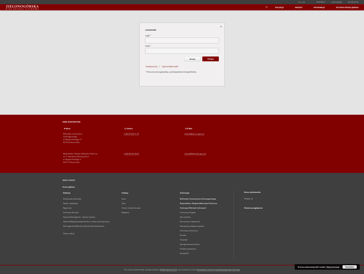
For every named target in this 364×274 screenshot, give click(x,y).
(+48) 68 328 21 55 (131, 134)
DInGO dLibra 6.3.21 (168, 269)
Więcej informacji (332, 267)
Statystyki (184, 240)
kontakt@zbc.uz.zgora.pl (194, 134)
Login (148, 35)
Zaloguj (210, 59)
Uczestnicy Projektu (188, 212)
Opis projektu (185, 217)
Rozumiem (349, 267)
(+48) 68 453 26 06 (131, 153)
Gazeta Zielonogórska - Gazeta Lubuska (79, 217)
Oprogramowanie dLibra (190, 244)
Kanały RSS (184, 253)
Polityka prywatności (188, 249)
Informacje (319, 7)
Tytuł (124, 203)
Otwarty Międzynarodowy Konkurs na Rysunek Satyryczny (86, 221)
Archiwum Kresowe (71, 212)
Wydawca (125, 212)
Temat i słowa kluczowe (131, 208)
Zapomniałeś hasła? (170, 66)
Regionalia (67, 208)
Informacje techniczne (189, 230)
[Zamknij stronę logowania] (221, 26)
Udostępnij (336, 2)
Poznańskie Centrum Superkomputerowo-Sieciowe (218, 269)
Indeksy (299, 7)
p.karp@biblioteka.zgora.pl (195, 153)
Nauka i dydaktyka (70, 203)
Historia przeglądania (347, 7)
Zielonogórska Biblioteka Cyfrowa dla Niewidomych (83, 226)
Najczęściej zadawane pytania (192, 226)
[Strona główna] (266, 7)
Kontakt (183, 235)
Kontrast (320, 2)
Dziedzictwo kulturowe (72, 199)
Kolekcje (279, 7)
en (303, 2)
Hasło (148, 46)
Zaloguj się (353, 2)
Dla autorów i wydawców (190, 221)
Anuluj (192, 59)
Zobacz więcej (69, 233)
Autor (124, 199)
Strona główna (69, 187)
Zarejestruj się (151, 66)
